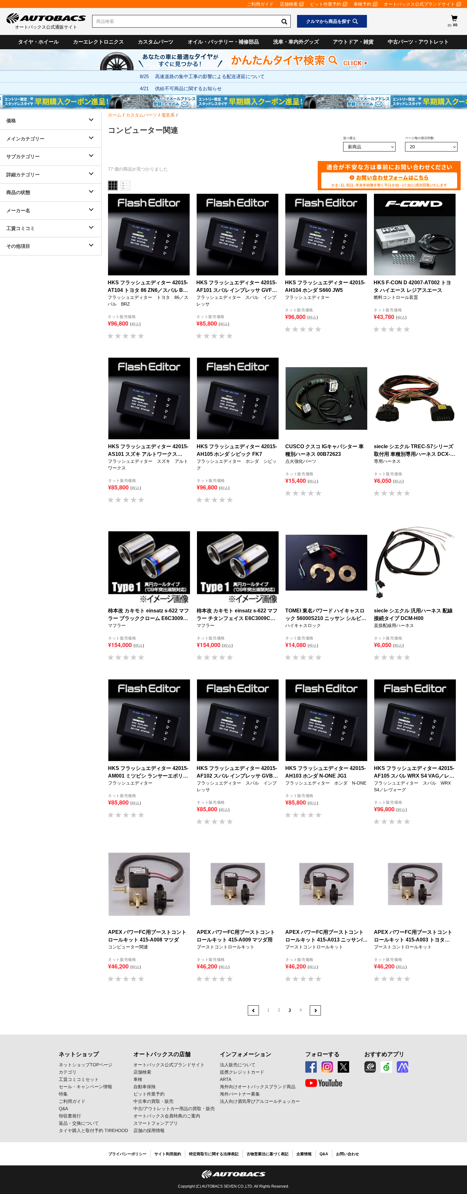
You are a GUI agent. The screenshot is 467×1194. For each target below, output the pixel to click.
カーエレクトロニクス (98, 41)
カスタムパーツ (155, 41)
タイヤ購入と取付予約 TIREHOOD (93, 1130)
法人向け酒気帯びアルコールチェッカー (260, 1101)
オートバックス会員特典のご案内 (166, 1115)
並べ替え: (350, 138)
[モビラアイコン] (402, 1067)
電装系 (168, 115)
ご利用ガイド (260, 4)
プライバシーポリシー (127, 1154)
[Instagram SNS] (327, 1067)
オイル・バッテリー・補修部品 (223, 41)
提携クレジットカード (242, 1072)
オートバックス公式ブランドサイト (419, 4)
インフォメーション (245, 1054)
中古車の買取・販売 (153, 1101)
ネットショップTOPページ (85, 1064)
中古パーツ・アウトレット (418, 41)
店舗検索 (289, 4)
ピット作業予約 (325, 4)
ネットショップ (79, 1054)
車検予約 (362, 4)
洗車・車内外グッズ (296, 41)
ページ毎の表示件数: (420, 138)
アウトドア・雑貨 (353, 41)
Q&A (63, 1108)
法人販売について (237, 1064)
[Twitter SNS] (343, 1067)
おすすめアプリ (384, 1054)
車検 (137, 1079)
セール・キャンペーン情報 (85, 1086)
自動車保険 (144, 1086)
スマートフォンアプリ (155, 1123)
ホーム (114, 115)
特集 (63, 1093)
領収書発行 (70, 1115)
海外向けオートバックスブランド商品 (257, 1086)
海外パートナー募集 (240, 1093)
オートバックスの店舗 (162, 1054)
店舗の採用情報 (149, 1130)
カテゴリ (68, 1072)
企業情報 (304, 1154)
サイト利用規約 (167, 1154)
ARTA (225, 1079)
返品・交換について (79, 1123)
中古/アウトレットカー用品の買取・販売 (174, 1108)
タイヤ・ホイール (38, 41)
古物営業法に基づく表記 (267, 1154)
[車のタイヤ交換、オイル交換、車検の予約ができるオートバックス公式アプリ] (370, 1067)
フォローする (322, 1054)
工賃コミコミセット (79, 1079)
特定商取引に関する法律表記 (214, 1154)
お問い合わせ (347, 1154)
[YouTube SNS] (323, 1083)
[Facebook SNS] (311, 1067)
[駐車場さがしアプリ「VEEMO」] (386, 1067)
